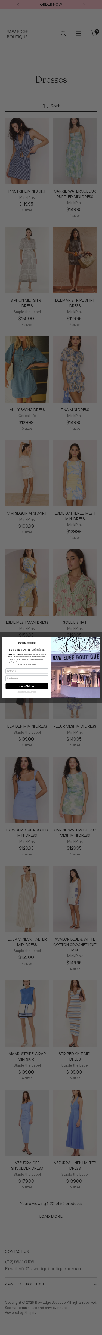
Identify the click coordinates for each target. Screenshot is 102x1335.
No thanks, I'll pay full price (26, 692)
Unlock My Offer (26, 686)
